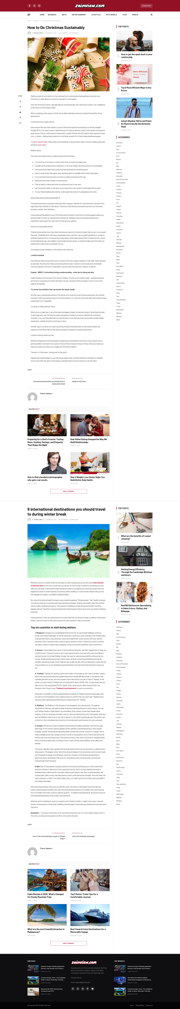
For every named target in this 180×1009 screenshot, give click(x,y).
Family (118, 186)
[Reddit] (20, 112)
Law (117, 236)
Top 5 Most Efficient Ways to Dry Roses (136, 89)
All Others (119, 142)
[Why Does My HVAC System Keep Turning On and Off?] (33, 992)
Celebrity (119, 173)
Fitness (118, 196)
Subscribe (146, 6)
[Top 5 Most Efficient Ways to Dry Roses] (134, 74)
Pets (117, 263)
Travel (118, 306)
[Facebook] (20, 101)
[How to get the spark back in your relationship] (134, 41)
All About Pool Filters (79, 381)
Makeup (118, 243)
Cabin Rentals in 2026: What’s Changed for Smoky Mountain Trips (46, 895)
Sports (118, 286)
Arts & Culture (120, 153)
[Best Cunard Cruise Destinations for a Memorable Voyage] (90, 915)
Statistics (119, 290)
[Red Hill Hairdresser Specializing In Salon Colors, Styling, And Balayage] (134, 592)
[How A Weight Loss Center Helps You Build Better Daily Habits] (90, 463)
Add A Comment (68, 491)
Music (118, 256)
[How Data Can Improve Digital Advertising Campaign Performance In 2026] (120, 980)
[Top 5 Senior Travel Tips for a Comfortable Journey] (90, 880)
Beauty (118, 159)
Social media (120, 283)
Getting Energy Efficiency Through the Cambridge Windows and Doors (136, 572)
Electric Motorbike (122, 179)
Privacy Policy (140, 1005)
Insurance (119, 229)
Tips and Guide (121, 300)
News (118, 259)
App (117, 149)
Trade (118, 303)
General (118, 213)
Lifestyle (96, 15)
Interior (118, 233)
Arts (64, 15)
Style (118, 293)
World (135, 15)
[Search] (151, 14)
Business (52, 15)
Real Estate (120, 273)
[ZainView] (90, 6)
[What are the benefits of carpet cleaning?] (134, 523)
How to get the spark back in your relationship (136, 55)
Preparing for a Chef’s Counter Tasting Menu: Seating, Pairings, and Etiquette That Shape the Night (45, 442)
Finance (118, 193)
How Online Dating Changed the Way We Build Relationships (88, 440)
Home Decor (120, 223)
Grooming (119, 216)
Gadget (118, 206)
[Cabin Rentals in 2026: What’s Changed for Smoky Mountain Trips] (47, 880)
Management (120, 246)
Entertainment (79, 15)
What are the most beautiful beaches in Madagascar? (46, 930)
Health (118, 219)
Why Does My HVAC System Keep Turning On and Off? (51, 990)
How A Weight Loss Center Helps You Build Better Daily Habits (87, 478)
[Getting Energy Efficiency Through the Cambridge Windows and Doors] (134, 556)
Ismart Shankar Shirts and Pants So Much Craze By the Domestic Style (136, 124)
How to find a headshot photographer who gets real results (45, 478)
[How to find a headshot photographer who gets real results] (47, 463)
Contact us (149, 1005)
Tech (124, 15)
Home (42, 15)
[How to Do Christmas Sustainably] (69, 64)
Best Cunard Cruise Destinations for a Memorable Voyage (88, 930)
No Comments (64, 33)
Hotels (118, 226)
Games (118, 209)
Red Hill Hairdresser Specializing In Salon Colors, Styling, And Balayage (136, 608)
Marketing (119, 249)
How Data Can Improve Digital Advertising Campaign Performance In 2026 (139, 979)
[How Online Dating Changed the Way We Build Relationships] (90, 425)
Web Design (120, 310)
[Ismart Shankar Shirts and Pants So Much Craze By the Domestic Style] (134, 108)
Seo (117, 279)
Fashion (118, 189)
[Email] (20, 123)
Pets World (111, 15)
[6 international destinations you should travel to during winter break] (69, 551)
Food (118, 199)
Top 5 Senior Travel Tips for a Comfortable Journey (84, 895)
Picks (118, 269)
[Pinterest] (20, 117)
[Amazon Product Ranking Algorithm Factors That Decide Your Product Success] (33, 969)
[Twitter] (20, 107)
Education (119, 176)
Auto (117, 156)
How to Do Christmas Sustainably (83, 836)
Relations (119, 276)
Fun (117, 203)
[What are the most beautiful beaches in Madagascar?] (47, 915)
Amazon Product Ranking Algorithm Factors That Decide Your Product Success (52, 967)
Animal (118, 146)
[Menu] (29, 14)
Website (118, 313)
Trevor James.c (39, 33)
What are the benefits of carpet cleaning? (136, 537)
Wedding (119, 316)
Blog (117, 166)
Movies (118, 253)
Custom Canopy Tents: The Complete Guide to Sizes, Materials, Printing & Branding (53, 979)
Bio (117, 163)
